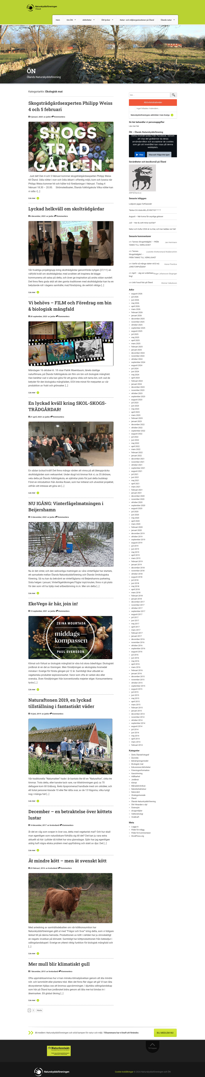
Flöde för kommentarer (141, 833)
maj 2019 (135, 552)
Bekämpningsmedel (139, 761)
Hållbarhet (135, 776)
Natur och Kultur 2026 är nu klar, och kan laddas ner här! (152, 229)
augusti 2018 (136, 577)
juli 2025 (134, 334)
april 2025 (135, 340)
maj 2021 (135, 480)
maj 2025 (135, 337)
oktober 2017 (136, 608)
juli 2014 (134, 729)
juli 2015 (134, 692)
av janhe (47, 117)
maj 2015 (135, 698)
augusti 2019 (136, 543)
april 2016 (135, 664)
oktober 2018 (136, 574)
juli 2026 (134, 297)
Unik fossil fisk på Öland (142, 282)
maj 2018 (135, 586)
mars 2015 (135, 704)
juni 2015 (135, 695)
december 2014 (138, 714)
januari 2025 (136, 350)
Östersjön (135, 807)
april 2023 (135, 412)
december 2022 (138, 424)
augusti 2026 (136, 294)
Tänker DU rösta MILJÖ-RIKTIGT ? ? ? (145, 210)
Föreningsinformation (140, 770)
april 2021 (135, 483)
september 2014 (138, 723)
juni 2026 (135, 300)
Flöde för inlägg (137, 830)
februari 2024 (137, 381)
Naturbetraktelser (138, 789)
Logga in (135, 827)
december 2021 (138, 459)
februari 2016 (137, 670)
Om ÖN (70, 20)
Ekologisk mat (137, 764)
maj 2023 (135, 409)
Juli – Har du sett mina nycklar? (142, 223)
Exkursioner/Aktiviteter (141, 767)
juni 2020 (135, 515)
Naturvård (135, 792)
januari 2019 (136, 564)
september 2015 (138, 686)
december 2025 (138, 319)
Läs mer (31, 198)
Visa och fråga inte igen (159, 155)
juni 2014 (135, 732)
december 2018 (138, 568)
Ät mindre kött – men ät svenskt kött (67, 861)
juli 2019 (134, 546)
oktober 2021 (136, 465)
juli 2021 (134, 474)
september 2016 (138, 648)
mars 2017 (135, 630)
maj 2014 (135, 736)
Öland (133, 798)
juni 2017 (135, 620)
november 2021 (137, 462)
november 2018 (137, 571)
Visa (141, 155)
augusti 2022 (136, 434)
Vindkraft (135, 817)
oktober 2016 (136, 645)
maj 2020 (135, 518)
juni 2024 (135, 371)
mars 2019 (135, 558)
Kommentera (59, 117)
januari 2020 (136, 530)
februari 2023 (137, 418)
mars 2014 (135, 742)
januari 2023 (136, 421)
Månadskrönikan (138, 786)
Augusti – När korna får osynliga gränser (146, 216)
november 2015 (137, 679)
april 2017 (135, 627)
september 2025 (138, 328)
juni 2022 (135, 440)
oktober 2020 (136, 502)
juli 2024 (134, 368)
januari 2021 (136, 493)
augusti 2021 (136, 471)
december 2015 (138, 676)
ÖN (31, 71)
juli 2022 (134, 437)
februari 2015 (137, 707)
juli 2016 (134, 655)
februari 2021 (137, 490)
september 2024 (138, 362)
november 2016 (137, 642)
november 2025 (137, 322)
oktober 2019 (136, 536)
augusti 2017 (136, 614)
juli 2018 (134, 580)
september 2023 (138, 396)
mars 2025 (135, 343)
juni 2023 (135, 406)
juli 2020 (134, 511)
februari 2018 (137, 596)
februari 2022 (137, 452)
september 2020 (138, 505)
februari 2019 (137, 561)
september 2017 (138, 611)
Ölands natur (166, 20)
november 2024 (137, 356)
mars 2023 (135, 415)
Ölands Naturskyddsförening (143, 801)
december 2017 (138, 602)
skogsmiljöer (136, 811)
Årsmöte (135, 758)
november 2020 (137, 499)
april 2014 (135, 739)
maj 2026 (135, 303)
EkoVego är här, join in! (53, 604)
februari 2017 (137, 633)
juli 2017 (134, 617)
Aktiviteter (87, 20)
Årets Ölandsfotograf (140, 755)
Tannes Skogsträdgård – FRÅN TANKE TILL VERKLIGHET (142, 254)
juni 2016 (135, 658)
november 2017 (137, 605)
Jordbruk (135, 779)
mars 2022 (135, 449)
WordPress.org (137, 836)
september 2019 (138, 539)
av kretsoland (53, 825)
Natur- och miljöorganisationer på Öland (137, 20)
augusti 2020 (136, 508)
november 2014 (137, 717)
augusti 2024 (136, 365)
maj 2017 (135, 624)
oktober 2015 (136, 683)
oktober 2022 (136, 427)
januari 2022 (136, 455)
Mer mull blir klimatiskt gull (59, 964)
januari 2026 (136, 315)
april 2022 (135, 446)
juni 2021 (135, 477)
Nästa (39, 1010)
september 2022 (138, 431)
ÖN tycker (105, 20)
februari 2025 (137, 347)
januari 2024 (136, 384)
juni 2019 (135, 549)
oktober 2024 (136, 359)
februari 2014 (137, 745)
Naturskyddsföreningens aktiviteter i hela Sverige (150, 115)
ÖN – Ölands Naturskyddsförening (146, 132)
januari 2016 (136, 673)
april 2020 (135, 521)
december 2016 (138, 639)
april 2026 (135, 306)
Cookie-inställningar (124, 1072)
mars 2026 (135, 309)
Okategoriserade (138, 795)
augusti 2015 (136, 689)
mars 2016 (135, 667)
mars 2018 (135, 592)
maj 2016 (135, 661)
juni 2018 (135, 583)
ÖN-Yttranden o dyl (139, 804)
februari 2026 (137, 312)
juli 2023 (134, 402)
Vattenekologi (137, 814)
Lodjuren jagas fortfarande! (140, 204)
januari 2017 (136, 636)
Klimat (134, 783)
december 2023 (138, 387)
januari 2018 (136, 599)
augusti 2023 (136, 400)
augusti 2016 (136, 652)
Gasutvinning (136, 773)
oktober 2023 (136, 393)
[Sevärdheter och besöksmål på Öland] (142, 178)
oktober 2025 (136, 325)
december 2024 (138, 353)
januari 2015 (136, 711)
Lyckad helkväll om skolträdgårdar (66, 209)
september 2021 (138, 468)
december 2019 (138, 533)
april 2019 (135, 555)
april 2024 (135, 378)
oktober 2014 (136, 720)
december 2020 (138, 496)
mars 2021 (135, 487)
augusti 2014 (136, 726)
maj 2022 (135, 443)
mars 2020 (135, 524)
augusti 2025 (136, 331)
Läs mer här (134, 126)
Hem (58, 20)
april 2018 (135, 589)
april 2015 (135, 701)
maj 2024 (135, 375)
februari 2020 (137, 527)
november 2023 (137, 390)
